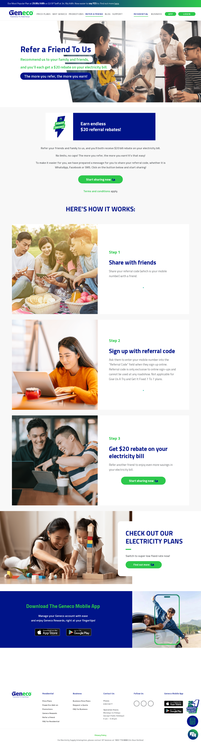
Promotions (47, 709)
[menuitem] (43, 14)
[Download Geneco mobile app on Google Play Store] (79, 632)
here (116, 3)
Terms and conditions (96, 191)
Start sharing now (98, 179)
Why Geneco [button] (59, 14)
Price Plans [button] (44, 14)
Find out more (141, 564)
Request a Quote (80, 705)
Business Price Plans (81, 700)
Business (156, 14)
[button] (193, 734)
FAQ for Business (80, 709)
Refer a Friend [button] (94, 14)
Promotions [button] (76, 14)
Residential (141, 14)
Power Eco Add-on (50, 705)
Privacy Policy (100, 735)
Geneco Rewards (49, 713)
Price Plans (47, 700)
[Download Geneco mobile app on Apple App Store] (47, 632)
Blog (108, 14)
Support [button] (117, 14)
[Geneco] (21, 13)
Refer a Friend (48, 717)
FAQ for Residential (50, 721)
